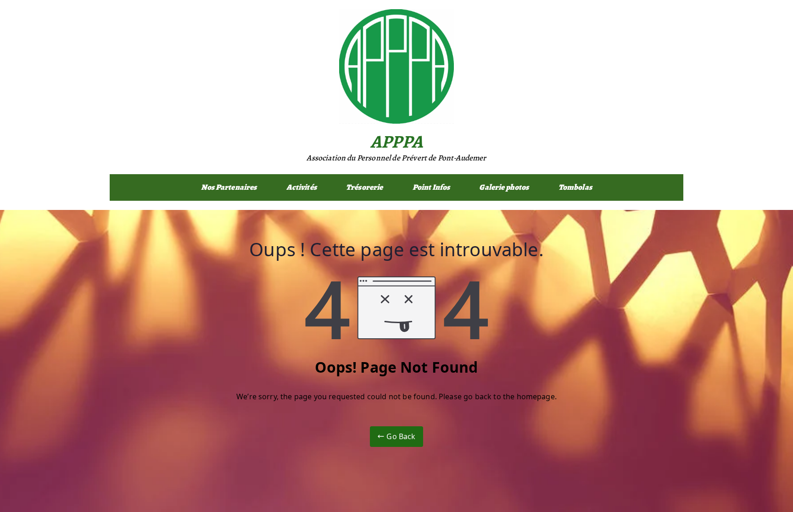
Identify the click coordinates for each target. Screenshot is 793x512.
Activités (301, 187)
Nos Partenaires (229, 187)
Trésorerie (364, 187)
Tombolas (575, 187)
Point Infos (431, 187)
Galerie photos (504, 187)
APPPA (396, 141)
